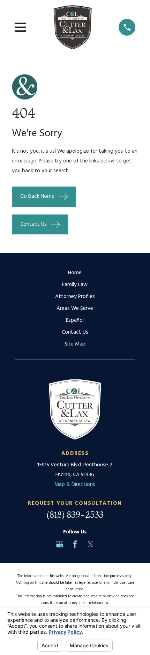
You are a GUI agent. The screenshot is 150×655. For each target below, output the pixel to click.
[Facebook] (75, 544)
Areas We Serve (75, 308)
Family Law (75, 285)
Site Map (75, 344)
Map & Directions (74, 484)
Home (75, 273)
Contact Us (75, 332)
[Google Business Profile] (59, 544)
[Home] (72, 27)
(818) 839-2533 (75, 514)
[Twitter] (91, 544)
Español (75, 320)
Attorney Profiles (75, 296)
